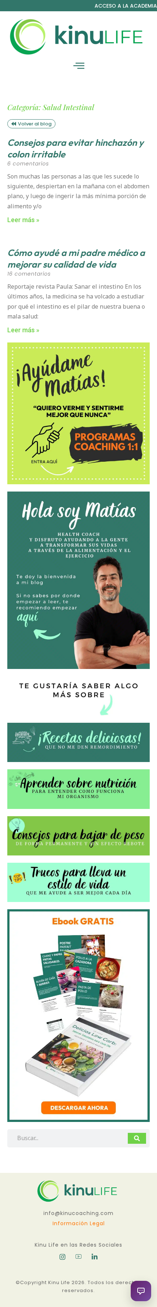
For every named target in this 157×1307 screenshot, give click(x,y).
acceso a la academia (126, 5)
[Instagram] (62, 1256)
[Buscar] (137, 1138)
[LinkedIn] (94, 1256)
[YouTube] (78, 1256)
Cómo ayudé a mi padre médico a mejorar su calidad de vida (76, 258)
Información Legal (79, 1223)
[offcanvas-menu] (79, 66)
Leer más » (23, 220)
